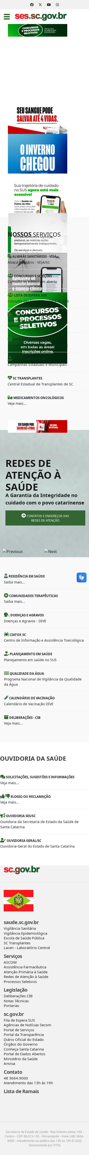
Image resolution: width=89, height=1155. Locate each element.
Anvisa (9, 1063)
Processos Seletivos (20, 981)
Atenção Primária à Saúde (25, 971)
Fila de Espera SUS (19, 1020)
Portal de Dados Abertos (24, 1053)
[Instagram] (57, 4)
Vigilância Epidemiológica (25, 933)
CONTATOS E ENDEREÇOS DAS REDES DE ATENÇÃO (47, 518)
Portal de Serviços (19, 1029)
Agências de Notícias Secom (27, 1024)
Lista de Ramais (21, 1091)
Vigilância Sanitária (20, 928)
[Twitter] (40, 4)
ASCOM (10, 962)
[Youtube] (49, 4)
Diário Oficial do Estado (24, 1039)
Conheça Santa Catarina (24, 1049)
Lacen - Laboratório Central (27, 947)
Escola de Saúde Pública (24, 937)
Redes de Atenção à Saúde (26, 976)
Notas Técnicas (16, 1000)
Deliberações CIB (18, 995)
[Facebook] (32, 4)
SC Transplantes (17, 942)
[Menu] (7, 16)
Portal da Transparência (24, 1034)
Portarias (11, 1005)
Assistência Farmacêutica (25, 966)
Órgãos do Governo (21, 1044)
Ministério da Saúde (21, 1058)
